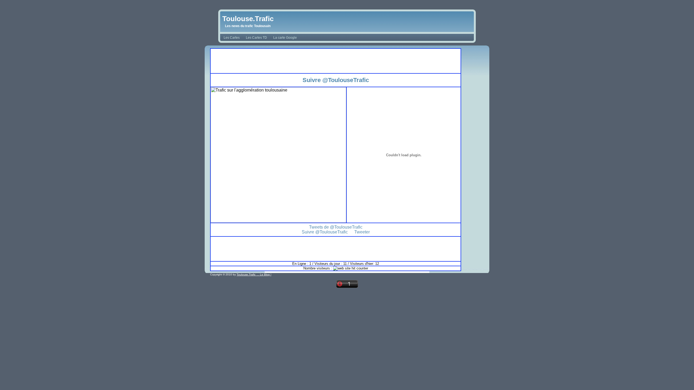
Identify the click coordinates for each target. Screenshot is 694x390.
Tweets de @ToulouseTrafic (335, 227)
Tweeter (362, 232)
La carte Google (285, 37)
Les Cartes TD (256, 37)
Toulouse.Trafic (248, 18)
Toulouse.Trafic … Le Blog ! (254, 274)
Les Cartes (232, 37)
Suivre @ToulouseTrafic (336, 80)
